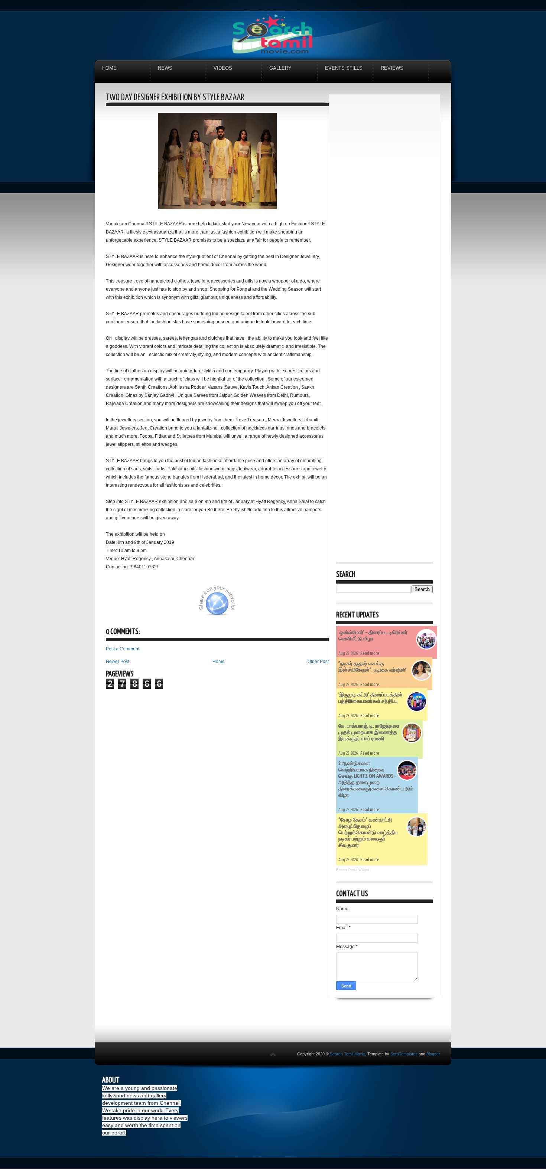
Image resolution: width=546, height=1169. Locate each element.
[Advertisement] (384, 213)
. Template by (391, 1054)
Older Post (318, 661)
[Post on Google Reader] (280, 605)
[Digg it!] (134, 605)
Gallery (280, 68)
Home (109, 68)
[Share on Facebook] (190, 605)
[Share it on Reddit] (317, 605)
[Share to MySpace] (261, 605)
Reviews (392, 68)
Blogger (433, 1054)
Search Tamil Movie (347, 1054)
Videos (223, 68)
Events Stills (344, 68)
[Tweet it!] (153, 605)
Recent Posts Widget (352, 870)
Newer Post (117, 661)
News (165, 68)
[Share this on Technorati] (116, 605)
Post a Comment (122, 649)
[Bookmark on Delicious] (172, 605)
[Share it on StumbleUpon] (242, 605)
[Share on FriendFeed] (298, 605)
